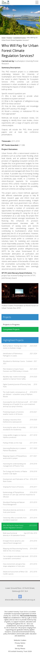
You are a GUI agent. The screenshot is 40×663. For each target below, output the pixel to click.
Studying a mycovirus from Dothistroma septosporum (20, 421)
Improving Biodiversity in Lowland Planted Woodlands (20, 449)
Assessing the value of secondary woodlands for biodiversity (20, 428)
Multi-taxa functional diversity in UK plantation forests (20, 534)
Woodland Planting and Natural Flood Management (20, 503)
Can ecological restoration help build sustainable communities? (20, 557)
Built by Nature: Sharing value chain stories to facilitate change (20, 347)
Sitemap (20, 646)
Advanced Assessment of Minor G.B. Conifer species (20, 573)
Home (3, 38)
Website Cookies (20, 640)
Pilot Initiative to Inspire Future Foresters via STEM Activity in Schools (20, 370)
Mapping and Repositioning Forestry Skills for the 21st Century (20, 550)
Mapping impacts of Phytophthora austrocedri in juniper (20, 457)
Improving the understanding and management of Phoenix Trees (20, 465)
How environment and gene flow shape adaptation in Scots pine (20, 565)
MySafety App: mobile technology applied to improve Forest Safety (20, 378)
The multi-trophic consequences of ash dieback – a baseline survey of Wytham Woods (20, 394)
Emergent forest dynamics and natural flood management (20, 542)
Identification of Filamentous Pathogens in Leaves (20, 355)
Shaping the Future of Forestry (20, 487)
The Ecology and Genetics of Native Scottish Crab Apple (20, 472)
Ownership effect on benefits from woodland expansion (20, 519)
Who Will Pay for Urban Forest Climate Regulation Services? (19, 526)
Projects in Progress (11, 324)
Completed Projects (19, 38)
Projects (9, 38)
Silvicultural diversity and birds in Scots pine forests (20, 511)
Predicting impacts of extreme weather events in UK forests (20, 413)
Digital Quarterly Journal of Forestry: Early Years (20, 385)
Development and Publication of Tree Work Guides (20, 480)
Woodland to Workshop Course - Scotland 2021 (20, 362)
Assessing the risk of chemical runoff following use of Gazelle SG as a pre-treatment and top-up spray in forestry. (20, 404)
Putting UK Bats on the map (20, 443)
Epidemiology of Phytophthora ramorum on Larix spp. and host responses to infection (20, 494)
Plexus (22, 648)
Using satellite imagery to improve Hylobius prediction (20, 436)
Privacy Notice (20, 643)
